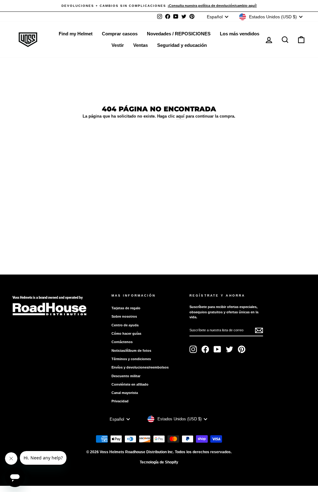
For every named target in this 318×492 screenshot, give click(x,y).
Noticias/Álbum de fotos (131, 350)
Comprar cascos (120, 33)
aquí (180, 116)
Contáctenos (122, 342)
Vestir (117, 45)
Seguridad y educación (182, 45)
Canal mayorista (124, 393)
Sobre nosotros (124, 316)
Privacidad (120, 401)
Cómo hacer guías (126, 333)
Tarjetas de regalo (125, 308)
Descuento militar (125, 376)
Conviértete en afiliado (129, 384)
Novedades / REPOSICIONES (179, 33)
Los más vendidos (239, 33)
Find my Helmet (76, 33)
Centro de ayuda (125, 325)
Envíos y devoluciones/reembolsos (140, 367)
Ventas (140, 45)
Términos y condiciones (131, 359)
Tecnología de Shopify (159, 462)
